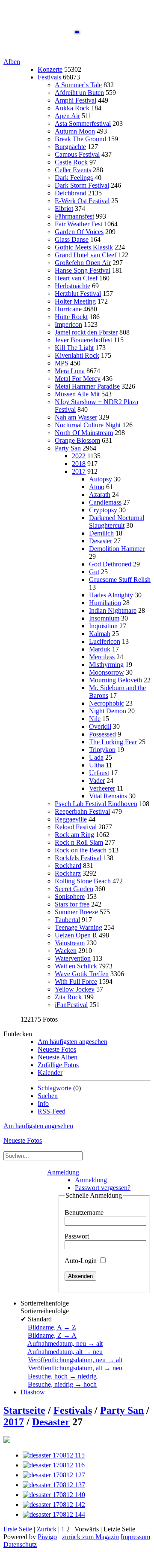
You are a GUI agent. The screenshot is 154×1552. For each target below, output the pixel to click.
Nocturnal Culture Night (88, 425)
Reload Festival (76, 827)
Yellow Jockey (75, 989)
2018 (79, 463)
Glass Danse (72, 239)
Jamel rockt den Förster (86, 332)
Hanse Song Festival (82, 270)
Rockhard (68, 865)
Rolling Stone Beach (83, 881)
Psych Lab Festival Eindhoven (96, 803)
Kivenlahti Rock (77, 355)
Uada (96, 757)
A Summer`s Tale (78, 84)
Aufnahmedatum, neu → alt (65, 1343)
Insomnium (104, 618)
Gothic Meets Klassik (84, 247)
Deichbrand (70, 193)
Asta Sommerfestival (83, 123)
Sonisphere (70, 896)
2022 (79, 456)
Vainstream (70, 942)
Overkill (100, 726)
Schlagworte (54, 1088)
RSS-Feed (51, 1111)
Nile (95, 718)
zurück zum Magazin (90, 1536)
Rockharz (68, 873)
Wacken (66, 950)
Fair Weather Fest (78, 224)
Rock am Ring (74, 834)
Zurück (46, 1529)
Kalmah (99, 633)
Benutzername (84, 1212)
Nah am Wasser (76, 417)
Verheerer (102, 788)
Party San (68, 448)
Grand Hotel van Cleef (85, 255)
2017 (79, 471)
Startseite (24, 1410)
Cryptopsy (103, 510)
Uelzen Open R (76, 935)
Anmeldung (63, 1172)
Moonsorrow (106, 672)
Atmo (96, 486)
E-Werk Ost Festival (82, 200)
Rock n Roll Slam (79, 842)
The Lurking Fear (113, 742)
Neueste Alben (57, 1057)
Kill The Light (74, 347)
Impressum (135, 1536)
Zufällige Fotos (58, 1064)
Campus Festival (77, 154)
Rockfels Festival (78, 857)
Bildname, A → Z (52, 1327)
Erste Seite (17, 1529)
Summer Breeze (76, 912)
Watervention (73, 958)
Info (43, 1103)
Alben (11, 61)
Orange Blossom (77, 440)
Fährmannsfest (74, 216)
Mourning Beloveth (115, 680)
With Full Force (76, 981)
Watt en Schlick (76, 966)
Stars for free (72, 904)
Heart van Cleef (76, 278)
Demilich (101, 533)
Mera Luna (70, 370)
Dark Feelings (74, 177)
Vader (97, 780)
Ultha (96, 765)
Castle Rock (71, 162)
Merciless (102, 656)
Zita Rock (68, 997)
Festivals (49, 77)
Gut (94, 571)
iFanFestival (71, 1004)
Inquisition (103, 626)
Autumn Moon (75, 131)
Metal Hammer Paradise (87, 386)
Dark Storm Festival (82, 185)
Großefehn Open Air (83, 262)
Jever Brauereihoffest (83, 340)
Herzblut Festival (78, 293)
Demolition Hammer (117, 548)
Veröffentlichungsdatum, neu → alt (75, 1359)
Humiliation (105, 602)
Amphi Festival (75, 100)
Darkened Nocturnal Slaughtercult (116, 521)
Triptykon (102, 749)
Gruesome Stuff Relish (120, 579)
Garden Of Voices (79, 231)
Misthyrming (106, 664)
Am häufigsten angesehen (72, 1041)
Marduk (99, 649)
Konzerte (50, 69)
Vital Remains (108, 796)
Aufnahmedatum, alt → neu (65, 1351)
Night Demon (107, 711)
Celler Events (73, 169)
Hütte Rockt (71, 316)
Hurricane (68, 309)
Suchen (48, 1095)
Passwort (77, 1236)
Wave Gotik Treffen (82, 973)
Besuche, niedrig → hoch (62, 1384)
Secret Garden (74, 888)
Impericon (68, 324)
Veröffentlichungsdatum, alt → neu (75, 1368)
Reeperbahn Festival (82, 811)
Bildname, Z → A (52, 1335)
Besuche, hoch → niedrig (62, 1376)
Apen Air (67, 115)
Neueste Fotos (57, 1049)
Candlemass (105, 502)
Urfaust (99, 772)
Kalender (50, 1072)
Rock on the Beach (81, 850)
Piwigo (47, 1536)
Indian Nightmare (112, 610)
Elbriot (64, 208)
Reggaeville (71, 819)
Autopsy (100, 479)
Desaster (100, 541)
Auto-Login (81, 1260)
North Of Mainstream (84, 432)
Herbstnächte (72, 285)
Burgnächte (70, 146)
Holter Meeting (75, 301)
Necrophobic (106, 703)
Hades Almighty (111, 595)
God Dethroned (110, 564)
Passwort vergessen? (102, 1187)
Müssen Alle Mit (77, 394)
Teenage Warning (78, 927)
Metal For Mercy (78, 378)
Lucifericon (104, 641)
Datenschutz (20, 1544)
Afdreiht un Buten (79, 92)
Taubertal (67, 919)
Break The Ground (80, 139)
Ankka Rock (72, 108)
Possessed (102, 734)
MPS (61, 363)
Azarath (99, 494)
